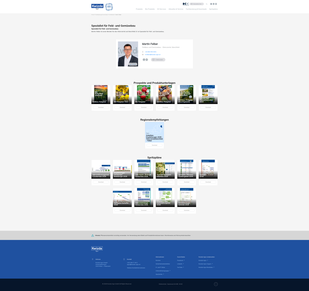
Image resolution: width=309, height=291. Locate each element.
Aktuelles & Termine (176, 9)
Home (92, 14)
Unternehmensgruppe (162, 271)
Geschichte (159, 274)
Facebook (180, 260)
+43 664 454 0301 (150, 52)
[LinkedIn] (144, 59)
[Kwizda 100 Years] (109, 7)
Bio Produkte (150, 9)
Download (100, 107)
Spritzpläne (213, 9)
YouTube (180, 267)
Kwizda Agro (203, 260)
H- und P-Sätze (160, 267)
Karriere (158, 260)
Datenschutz (162, 284)
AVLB (180, 284)
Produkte (139, 9)
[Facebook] (211, 4)
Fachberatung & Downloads (196, 9)
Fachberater (111, 14)
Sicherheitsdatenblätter (163, 264)
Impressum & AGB (172, 284)
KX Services (161, 9)
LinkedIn (180, 264)
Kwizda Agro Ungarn (205, 264)
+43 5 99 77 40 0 (132, 262)
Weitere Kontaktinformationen (136, 268)
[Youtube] (147, 59)
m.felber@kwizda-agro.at (152, 54)
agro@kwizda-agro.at (133, 264)
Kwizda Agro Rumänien (206, 267)
